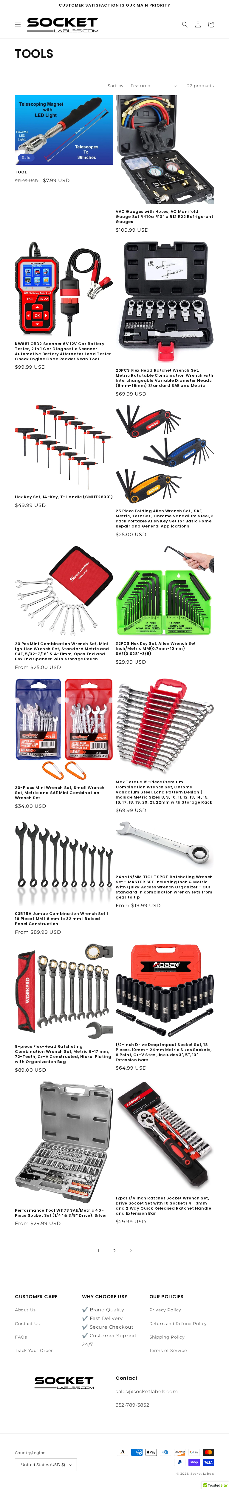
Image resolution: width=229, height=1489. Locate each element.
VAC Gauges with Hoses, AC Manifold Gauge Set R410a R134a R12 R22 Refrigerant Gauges (164, 216)
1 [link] (99, 1250)
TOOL (21, 172)
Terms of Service (168, 1350)
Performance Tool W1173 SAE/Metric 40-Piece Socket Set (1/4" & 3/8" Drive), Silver (61, 1213)
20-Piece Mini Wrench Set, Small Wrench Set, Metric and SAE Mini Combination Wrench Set (60, 793)
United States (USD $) (43, 1464)
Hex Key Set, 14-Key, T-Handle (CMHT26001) (64, 497)
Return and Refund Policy (178, 1323)
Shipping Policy (167, 1337)
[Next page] (130, 1250)
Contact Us (27, 1323)
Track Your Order (34, 1350)
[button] (17, 24)
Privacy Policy (165, 1310)
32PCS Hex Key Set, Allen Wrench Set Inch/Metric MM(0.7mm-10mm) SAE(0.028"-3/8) (156, 648)
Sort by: (116, 85)
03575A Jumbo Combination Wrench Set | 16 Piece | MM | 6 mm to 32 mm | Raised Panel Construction (61, 919)
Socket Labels (202, 1474)
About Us (25, 1310)
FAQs (21, 1337)
